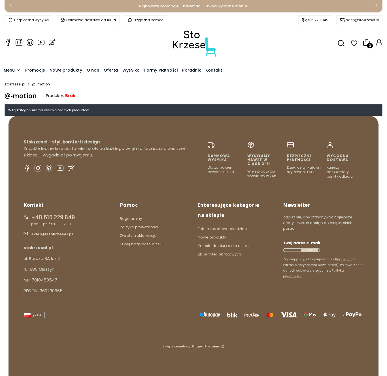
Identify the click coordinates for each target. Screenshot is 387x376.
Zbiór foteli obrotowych (219, 254)
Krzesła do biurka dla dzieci (223, 245)
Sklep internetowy (191, 346)
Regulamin (343, 259)
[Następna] (376, 6)
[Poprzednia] (11, 6)
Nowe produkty (212, 237)
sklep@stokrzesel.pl (362, 20)
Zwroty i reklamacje (138, 235)
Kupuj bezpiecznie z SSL (142, 244)
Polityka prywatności (139, 227)
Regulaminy (131, 218)
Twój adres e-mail (301, 243)
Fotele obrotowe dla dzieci (223, 228)
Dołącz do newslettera (309, 250)
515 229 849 (318, 20)
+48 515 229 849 (53, 217)
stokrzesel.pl (15, 84)
